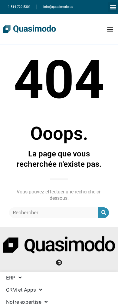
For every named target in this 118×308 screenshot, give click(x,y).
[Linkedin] (59, 262)
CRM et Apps (21, 290)
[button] (113, 7)
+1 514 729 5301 (18, 7)
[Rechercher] (103, 212)
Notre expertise (23, 302)
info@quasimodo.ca (58, 7)
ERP (10, 278)
